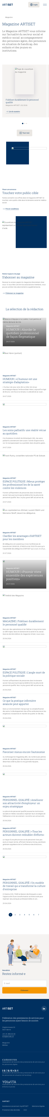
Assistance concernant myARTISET (15, 1106)
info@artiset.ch (8, 1036)
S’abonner (24, 990)
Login (35, 5)
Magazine (6, 1043)
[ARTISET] (13, 5)
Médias (5, 1045)
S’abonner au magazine (14, 293)
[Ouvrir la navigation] (45, 5)
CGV (25, 1110)
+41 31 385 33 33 (8, 1034)
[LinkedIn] (44, 1008)
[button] (22, 123)
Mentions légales (38, 1106)
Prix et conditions (12, 209)
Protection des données (11, 1110)
